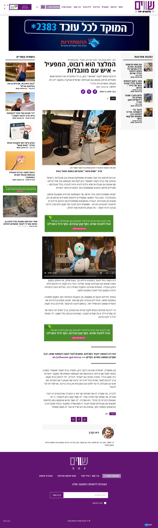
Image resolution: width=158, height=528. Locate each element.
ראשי (114, 60)
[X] (4, 8)
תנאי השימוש (97, 503)
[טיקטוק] (83, 91)
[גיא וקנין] (106, 433)
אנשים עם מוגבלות (105, 60)
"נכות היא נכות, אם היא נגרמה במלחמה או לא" (21, 84)
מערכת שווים (30, 118)
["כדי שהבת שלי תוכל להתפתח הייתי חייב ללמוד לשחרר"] (20, 101)
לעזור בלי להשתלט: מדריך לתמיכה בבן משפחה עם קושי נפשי (134, 114)
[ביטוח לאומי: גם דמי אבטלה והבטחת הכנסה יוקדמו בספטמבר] (20, 160)
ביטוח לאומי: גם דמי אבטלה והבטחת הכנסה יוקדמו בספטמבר (22, 175)
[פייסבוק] (94, 91)
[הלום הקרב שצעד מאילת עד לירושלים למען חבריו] (148, 98)
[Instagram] (4, 5)
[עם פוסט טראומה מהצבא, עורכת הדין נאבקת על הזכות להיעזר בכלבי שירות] (148, 67)
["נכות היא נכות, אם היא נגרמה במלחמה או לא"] (20, 72)
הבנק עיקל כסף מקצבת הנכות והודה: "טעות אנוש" (21, 144)
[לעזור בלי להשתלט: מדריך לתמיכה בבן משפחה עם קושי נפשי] (148, 112)
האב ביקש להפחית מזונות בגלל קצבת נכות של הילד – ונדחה (133, 84)
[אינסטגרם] (89, 91)
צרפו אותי (57, 495)
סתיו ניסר (138, 75)
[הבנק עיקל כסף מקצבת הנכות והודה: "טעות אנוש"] (20, 131)
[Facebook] (7, 5)
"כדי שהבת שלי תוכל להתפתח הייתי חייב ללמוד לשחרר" (21, 114)
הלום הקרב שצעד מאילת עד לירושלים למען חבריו (133, 99)
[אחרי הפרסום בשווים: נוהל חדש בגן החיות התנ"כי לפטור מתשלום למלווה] (20, 206)
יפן (108, 98)
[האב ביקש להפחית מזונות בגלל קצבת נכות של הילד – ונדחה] (148, 83)
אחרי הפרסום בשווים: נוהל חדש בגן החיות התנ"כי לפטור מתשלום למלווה (20, 222)
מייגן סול (32, 88)
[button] (37, 7)
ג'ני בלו (32, 147)
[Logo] (144, 7)
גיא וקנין (113, 87)
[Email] (73, 419)
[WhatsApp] (84, 419)
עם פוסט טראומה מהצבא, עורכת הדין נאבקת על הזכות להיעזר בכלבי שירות (134, 69)
